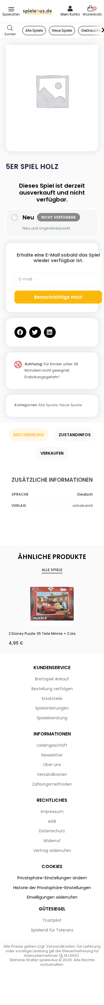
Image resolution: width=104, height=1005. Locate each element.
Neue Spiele (71, 405)
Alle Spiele (48, 405)
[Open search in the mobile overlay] (10, 30)
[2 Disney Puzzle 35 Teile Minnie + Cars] (52, 603)
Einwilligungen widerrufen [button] (52, 897)
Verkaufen (52, 453)
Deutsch (85, 494)
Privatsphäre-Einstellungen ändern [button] (52, 878)
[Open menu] (11, 9)
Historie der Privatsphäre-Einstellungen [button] (52, 888)
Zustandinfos (75, 435)
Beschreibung (28, 435)
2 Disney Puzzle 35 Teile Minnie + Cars (42, 633)
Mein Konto (70, 14)
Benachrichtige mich (58, 297)
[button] (20, 332)
